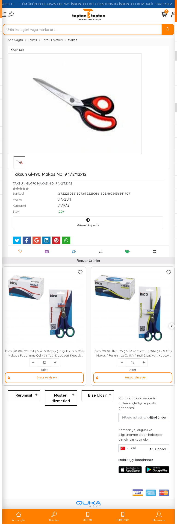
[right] (172, 326)
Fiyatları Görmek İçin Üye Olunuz (44, 377)
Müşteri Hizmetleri (61, 398)
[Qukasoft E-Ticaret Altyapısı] (88, 504)
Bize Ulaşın (97, 395)
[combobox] (124, 448)
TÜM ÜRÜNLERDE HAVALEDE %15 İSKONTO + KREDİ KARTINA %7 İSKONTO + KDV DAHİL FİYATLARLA (91, 4)
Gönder (160, 417)
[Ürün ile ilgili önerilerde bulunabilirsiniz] (156, 252)
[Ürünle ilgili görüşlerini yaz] (75, 252)
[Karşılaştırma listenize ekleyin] (102, 252)
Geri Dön (18, 49)
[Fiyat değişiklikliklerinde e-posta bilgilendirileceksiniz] (128, 252)
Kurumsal (24, 395)
